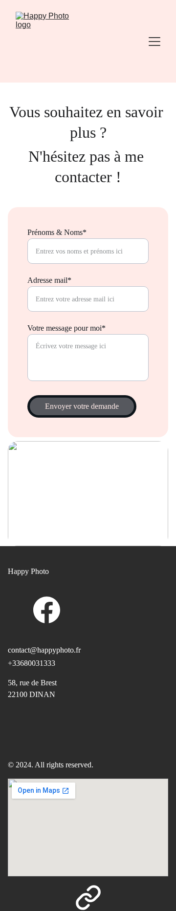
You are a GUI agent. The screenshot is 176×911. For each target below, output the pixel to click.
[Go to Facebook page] (46, 609)
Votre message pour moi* (66, 328)
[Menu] (154, 41)
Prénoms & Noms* (57, 232)
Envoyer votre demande (82, 406)
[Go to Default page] (88, 897)
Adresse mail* (49, 280)
